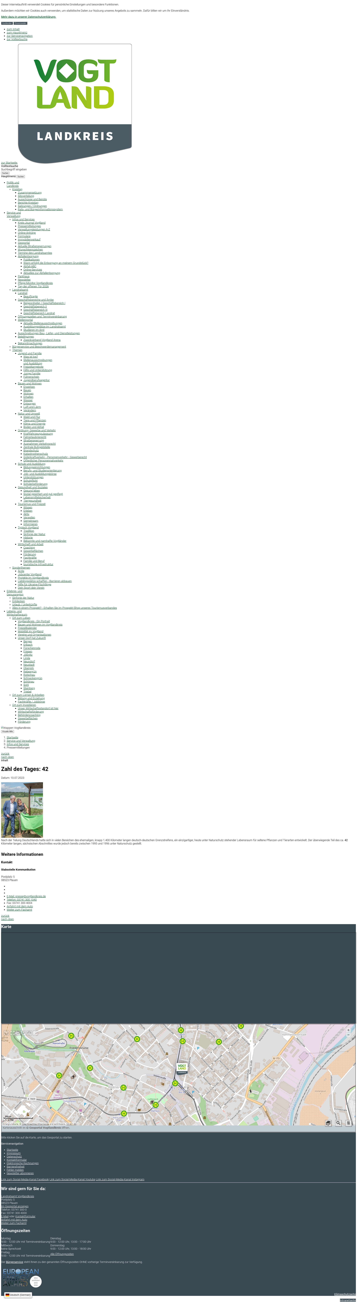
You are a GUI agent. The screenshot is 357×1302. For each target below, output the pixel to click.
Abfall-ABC (29, 266)
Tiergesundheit (32, 500)
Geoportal (24, 242)
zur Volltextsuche (17, 39)
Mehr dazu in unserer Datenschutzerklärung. (28, 16)
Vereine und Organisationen (34, 634)
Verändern (29, 410)
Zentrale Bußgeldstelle (36, 447)
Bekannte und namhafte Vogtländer (44, 541)
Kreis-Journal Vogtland (31, 222)
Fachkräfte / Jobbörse (31, 701)
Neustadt (28, 664)
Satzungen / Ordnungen (32, 206)
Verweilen (29, 517)
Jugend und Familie (30, 353)
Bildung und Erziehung (31, 698)
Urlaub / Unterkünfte (24, 604)
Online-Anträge (27, 232)
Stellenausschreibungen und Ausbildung (37, 361)
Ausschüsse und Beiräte (32, 199)
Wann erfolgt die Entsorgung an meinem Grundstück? (55, 263)
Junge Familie (31, 373)
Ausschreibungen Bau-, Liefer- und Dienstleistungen (49, 333)
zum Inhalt (13, 29)
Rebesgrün (30, 671)
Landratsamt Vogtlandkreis (17, 1196)
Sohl (26, 685)
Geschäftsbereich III (35, 309)
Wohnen (28, 393)
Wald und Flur (31, 417)
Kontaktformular (17, 1159)
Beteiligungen (26, 336)
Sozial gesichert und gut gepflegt (43, 494)
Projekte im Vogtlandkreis (33, 577)
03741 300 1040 (22, 899)
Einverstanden (20, 23)
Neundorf (29, 661)
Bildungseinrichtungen (36, 467)
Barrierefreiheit (15, 1166)
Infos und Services (23, 219)
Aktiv (26, 514)
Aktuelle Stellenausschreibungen (42, 323)
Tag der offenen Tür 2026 (33, 286)
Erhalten (28, 397)
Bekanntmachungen (30, 343)
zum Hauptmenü (17, 32)
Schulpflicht (30, 480)
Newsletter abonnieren (20, 1173)
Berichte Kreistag (28, 202)
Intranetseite (348, 1300)
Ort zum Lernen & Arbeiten (28, 695)
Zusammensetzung (30, 192)
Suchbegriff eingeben (14, 169)
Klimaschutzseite (345, 1294)
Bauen (27, 390)
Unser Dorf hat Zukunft (32, 638)
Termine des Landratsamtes (35, 253)
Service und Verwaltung (21, 740)
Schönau (28, 681)
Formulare (24, 236)
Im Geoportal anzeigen (14, 1206)
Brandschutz (31, 450)
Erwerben (29, 386)
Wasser (28, 400)
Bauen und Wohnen (30, 383)
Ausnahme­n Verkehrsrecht (39, 443)
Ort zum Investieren (24, 705)
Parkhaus (23, 276)
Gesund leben (31, 490)
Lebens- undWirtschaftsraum (17, 612)
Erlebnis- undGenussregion (15, 592)
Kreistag (17, 189)
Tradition (28, 530)
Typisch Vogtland (28, 527)
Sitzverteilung (26, 196)
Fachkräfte (30, 557)
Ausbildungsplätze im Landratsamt (44, 326)
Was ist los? (30, 356)
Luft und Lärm (32, 407)
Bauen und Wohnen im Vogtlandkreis (40, 624)
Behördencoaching (29, 715)
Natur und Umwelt (29, 413)
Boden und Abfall (33, 427)
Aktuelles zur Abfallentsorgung (41, 273)
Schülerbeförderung (35, 484)
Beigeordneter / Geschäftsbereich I (44, 303)
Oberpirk (28, 668)
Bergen (27, 641)
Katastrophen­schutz (35, 453)
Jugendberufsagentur (36, 380)
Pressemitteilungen (29, 226)
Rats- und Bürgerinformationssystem (40, 209)
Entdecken (18, 601)
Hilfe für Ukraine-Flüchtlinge (34, 584)
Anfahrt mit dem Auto (20, 906)
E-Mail (5, 1216)
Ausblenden (7, 23)
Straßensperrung (33, 440)
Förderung (29, 554)
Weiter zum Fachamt (19, 909)
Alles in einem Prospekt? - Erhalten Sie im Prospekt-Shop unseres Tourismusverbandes (64, 607)
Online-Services (32, 269)
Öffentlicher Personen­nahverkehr (43, 460)
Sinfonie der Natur (34, 534)
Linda (26, 658)
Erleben (27, 510)
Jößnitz (27, 654)
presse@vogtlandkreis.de (26, 896)
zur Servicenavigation (20, 36)
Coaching (29, 547)
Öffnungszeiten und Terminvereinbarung (42, 316)
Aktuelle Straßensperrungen (34, 246)
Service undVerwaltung (14, 214)
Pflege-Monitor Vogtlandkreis (35, 283)
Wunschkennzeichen (30, 249)
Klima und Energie (34, 423)
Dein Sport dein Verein (31, 587)
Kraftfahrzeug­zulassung (38, 433)
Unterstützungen (33, 477)
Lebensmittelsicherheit (36, 497)
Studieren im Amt (33, 330)
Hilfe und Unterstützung (37, 370)
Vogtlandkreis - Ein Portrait (34, 621)
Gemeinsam (30, 520)
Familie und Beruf (34, 561)
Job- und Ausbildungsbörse (39, 474)
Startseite (12, 737)
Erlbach (27, 644)
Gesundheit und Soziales (33, 487)
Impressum (14, 1153)
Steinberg (29, 688)
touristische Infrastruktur (38, 564)
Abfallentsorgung (28, 256)
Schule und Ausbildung (31, 463)
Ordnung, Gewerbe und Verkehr (37, 430)
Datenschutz (14, 1156)
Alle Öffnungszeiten (62, 1254)
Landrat (22, 293)
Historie (28, 537)
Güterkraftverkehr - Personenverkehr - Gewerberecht (55, 457)
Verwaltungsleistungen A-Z (34, 229)
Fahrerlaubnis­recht (34, 437)
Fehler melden (15, 1170)
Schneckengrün (32, 678)
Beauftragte (30, 296)
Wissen (27, 507)
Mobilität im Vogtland (30, 631)
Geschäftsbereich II (35, 306)
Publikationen (31, 259)
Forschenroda (31, 648)
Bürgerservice (14, 1262)
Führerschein (31, 376)
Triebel (27, 691)
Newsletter (24, 279)
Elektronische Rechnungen (23, 1163)
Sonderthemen (21, 567)
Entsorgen (29, 403)
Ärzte (21, 571)
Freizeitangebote (33, 366)
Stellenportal (25, 319)
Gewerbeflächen (33, 551)
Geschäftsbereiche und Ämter (36, 299)
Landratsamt (20, 289)
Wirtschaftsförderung (31, 711)
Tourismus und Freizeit (31, 504)
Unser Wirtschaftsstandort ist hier (38, 708)
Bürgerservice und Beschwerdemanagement (39, 346)
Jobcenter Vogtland (29, 574)
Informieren (30, 524)
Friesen (27, 651)
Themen (17, 350)
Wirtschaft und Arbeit (30, 544)
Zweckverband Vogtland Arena (42, 340)
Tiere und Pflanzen (34, 420)
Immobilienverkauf (29, 239)
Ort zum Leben (21, 618)
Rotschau (29, 674)
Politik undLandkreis (13, 184)
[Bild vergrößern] (22, 836)
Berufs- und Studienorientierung (42, 470)
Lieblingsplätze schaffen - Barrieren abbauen (45, 581)
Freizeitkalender (27, 628)
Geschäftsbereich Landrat (39, 313)
